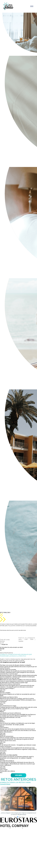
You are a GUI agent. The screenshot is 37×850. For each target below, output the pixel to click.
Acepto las (12, 645)
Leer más (2, 690)
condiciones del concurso (15, 644)
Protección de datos (16, 828)
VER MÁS (18, 775)
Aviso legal (6, 828)
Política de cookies (28, 828)
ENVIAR (2, 649)
